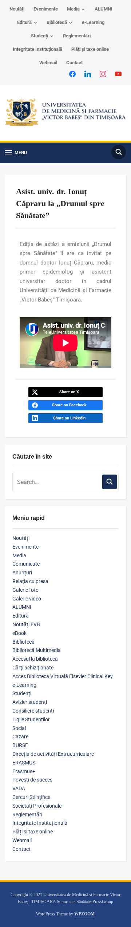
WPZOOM (84, 913)
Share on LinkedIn (69, 418)
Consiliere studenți (33, 711)
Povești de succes (32, 780)
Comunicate (26, 564)
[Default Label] (118, 74)
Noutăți (16, 9)
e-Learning (93, 22)
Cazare (20, 736)
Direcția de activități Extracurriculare (53, 754)
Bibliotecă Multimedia (36, 650)
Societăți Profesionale (36, 806)
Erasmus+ (23, 771)
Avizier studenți (29, 702)
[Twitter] (88, 74)
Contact (74, 62)
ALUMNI (103, 9)
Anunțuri (22, 572)
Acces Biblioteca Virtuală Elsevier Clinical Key (62, 676)
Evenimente (45, 9)
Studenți (39, 35)
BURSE (20, 745)
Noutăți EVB (26, 624)
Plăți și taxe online (90, 49)
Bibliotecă (57, 22)
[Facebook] (72, 74)
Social (19, 728)
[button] (16, 153)
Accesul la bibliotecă (35, 659)
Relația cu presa (30, 581)
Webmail (48, 62)
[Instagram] (103, 74)
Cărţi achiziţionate (32, 667)
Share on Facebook (69, 405)
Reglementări (77, 35)
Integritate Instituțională (37, 49)
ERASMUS (23, 763)
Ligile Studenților (31, 719)
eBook (19, 633)
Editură (24, 22)
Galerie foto (25, 590)
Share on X (69, 392)
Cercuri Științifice (31, 797)
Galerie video (26, 599)
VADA (18, 788)
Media (73, 9)
